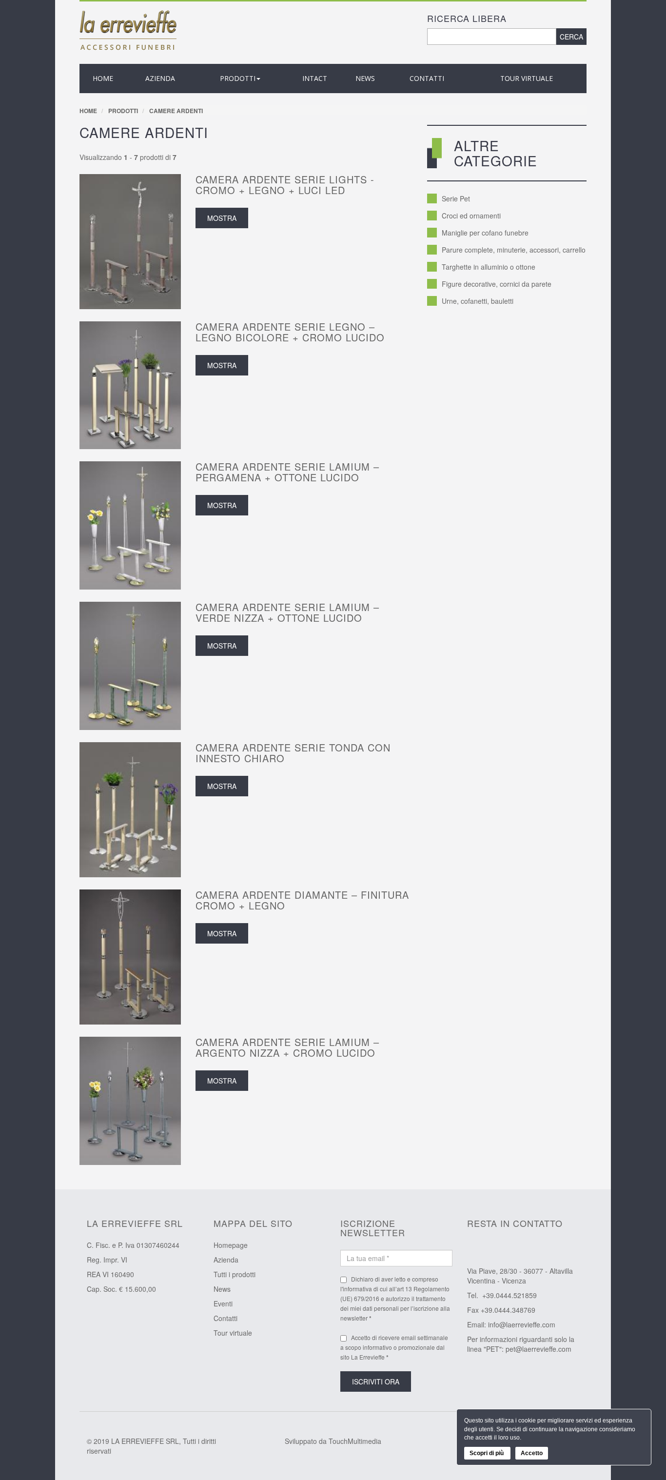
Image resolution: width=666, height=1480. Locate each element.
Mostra (221, 218)
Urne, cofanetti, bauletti (477, 301)
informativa (357, 1288)
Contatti (427, 78)
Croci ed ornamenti (471, 215)
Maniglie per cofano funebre (485, 232)
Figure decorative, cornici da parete (496, 284)
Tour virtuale (526, 78)
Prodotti (123, 110)
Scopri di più (487, 1453)
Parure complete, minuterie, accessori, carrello (514, 250)
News (222, 1289)
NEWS (365, 78)
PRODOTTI (237, 78)
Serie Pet (456, 198)
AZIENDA (160, 78)
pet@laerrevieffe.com (538, 1349)
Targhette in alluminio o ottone (488, 267)
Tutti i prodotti (234, 1274)
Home (103, 78)
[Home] (128, 29)
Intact (314, 78)
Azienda (226, 1259)
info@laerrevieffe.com (521, 1324)
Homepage (231, 1245)
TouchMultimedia (355, 1441)
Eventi (223, 1303)
